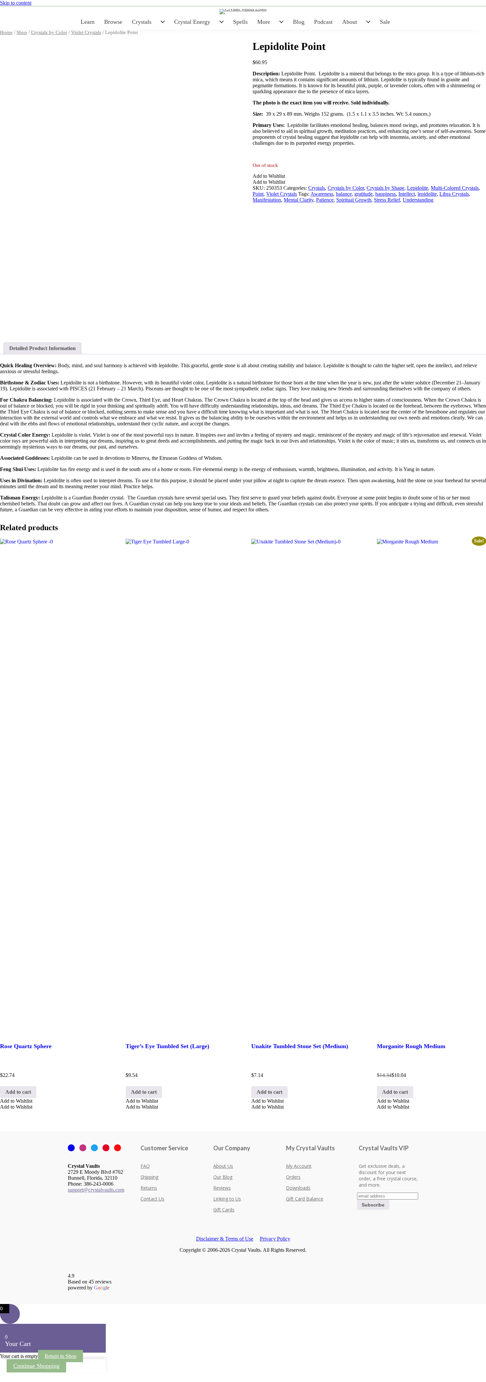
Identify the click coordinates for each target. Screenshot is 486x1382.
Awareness (321, 194)
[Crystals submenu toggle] (162, 21)
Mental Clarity (298, 200)
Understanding (418, 200)
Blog (298, 22)
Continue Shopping (36, 1365)
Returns (149, 1188)
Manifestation (267, 200)
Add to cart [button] (18, 1092)
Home (6, 32)
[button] (269, 176)
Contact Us (152, 1199)
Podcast (323, 22)
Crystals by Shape (385, 188)
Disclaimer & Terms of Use (224, 1239)
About (349, 22)
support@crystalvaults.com (96, 1190)
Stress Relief (387, 200)
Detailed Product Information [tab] (42, 348)
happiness (385, 194)
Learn (88, 22)
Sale (385, 22)
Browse (113, 22)
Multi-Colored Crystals (455, 188)
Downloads (298, 1188)
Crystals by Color (49, 32)
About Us (223, 1166)
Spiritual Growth (353, 200)
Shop (22, 32)
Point (258, 194)
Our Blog (222, 1177)
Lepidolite (417, 188)
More (263, 22)
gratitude (363, 194)
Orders (293, 1177)
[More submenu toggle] (281, 21)
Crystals (141, 22)
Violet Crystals (86, 32)
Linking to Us (227, 1199)
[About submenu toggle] (368, 21)
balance (344, 194)
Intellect (406, 194)
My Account (298, 1166)
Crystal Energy (192, 22)
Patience (325, 200)
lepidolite (427, 194)
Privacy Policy (275, 1239)
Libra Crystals (454, 194)
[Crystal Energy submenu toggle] (221, 21)
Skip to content (15, 3)
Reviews (222, 1188)
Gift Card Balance (304, 1199)
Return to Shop (60, 1356)
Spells (240, 22)
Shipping (149, 1177)
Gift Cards (223, 1209)
